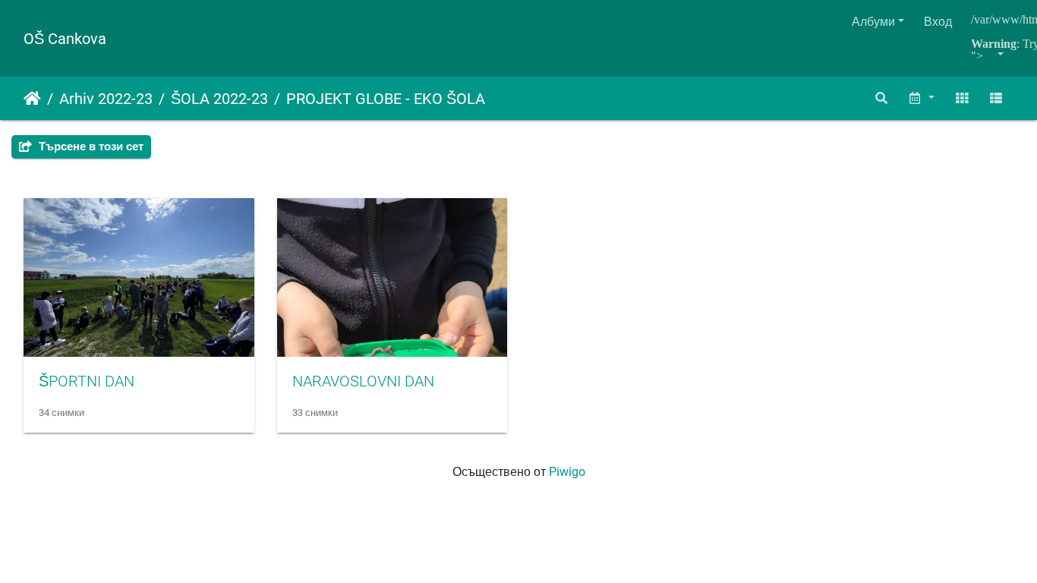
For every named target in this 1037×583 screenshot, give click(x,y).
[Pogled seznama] (996, 98)
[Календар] (920, 98)
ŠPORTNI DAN (86, 381)
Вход (938, 21)
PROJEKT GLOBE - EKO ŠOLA (385, 99)
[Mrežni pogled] (961, 98)
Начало (32, 98)
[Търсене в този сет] (882, 98)
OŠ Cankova (65, 39)
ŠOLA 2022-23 (219, 99)
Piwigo (567, 472)
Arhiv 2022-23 (106, 99)
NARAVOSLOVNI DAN (363, 381)
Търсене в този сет (89, 146)
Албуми (873, 21)
